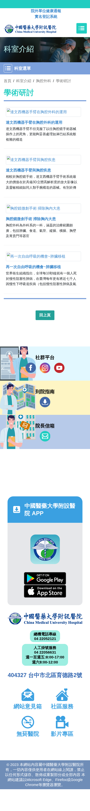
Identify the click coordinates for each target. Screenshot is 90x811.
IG (45, 368)
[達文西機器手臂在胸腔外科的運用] (43, 112)
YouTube (59, 368)
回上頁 (45, 315)
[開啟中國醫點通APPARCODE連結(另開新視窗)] (45, 549)
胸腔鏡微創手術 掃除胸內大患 (31, 219)
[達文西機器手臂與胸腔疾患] (43, 160)
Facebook (31, 368)
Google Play (45, 578)
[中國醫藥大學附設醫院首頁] (36, 28)
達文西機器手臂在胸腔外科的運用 (34, 122)
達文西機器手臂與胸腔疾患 (28, 170)
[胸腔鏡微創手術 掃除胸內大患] (43, 208)
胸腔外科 (43, 81)
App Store (45, 591)
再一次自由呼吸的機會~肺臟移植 (33, 267)
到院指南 (45, 402)
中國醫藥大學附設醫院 (45, 619)
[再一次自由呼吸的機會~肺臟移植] (43, 256)
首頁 (7, 81)
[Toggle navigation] (81, 28)
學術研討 (63, 81)
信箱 (45, 436)
